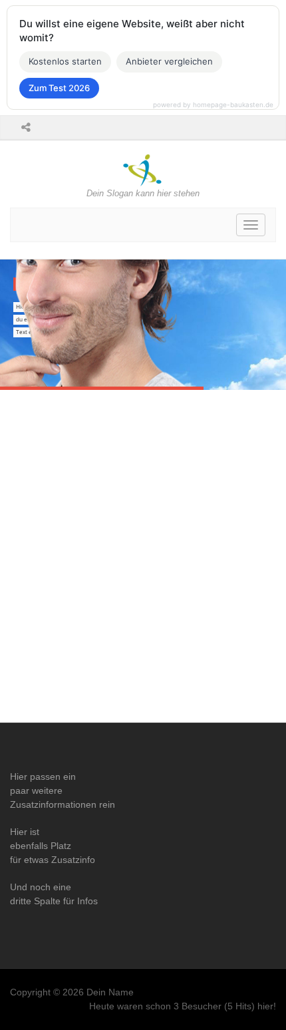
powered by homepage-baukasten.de (213, 104)
